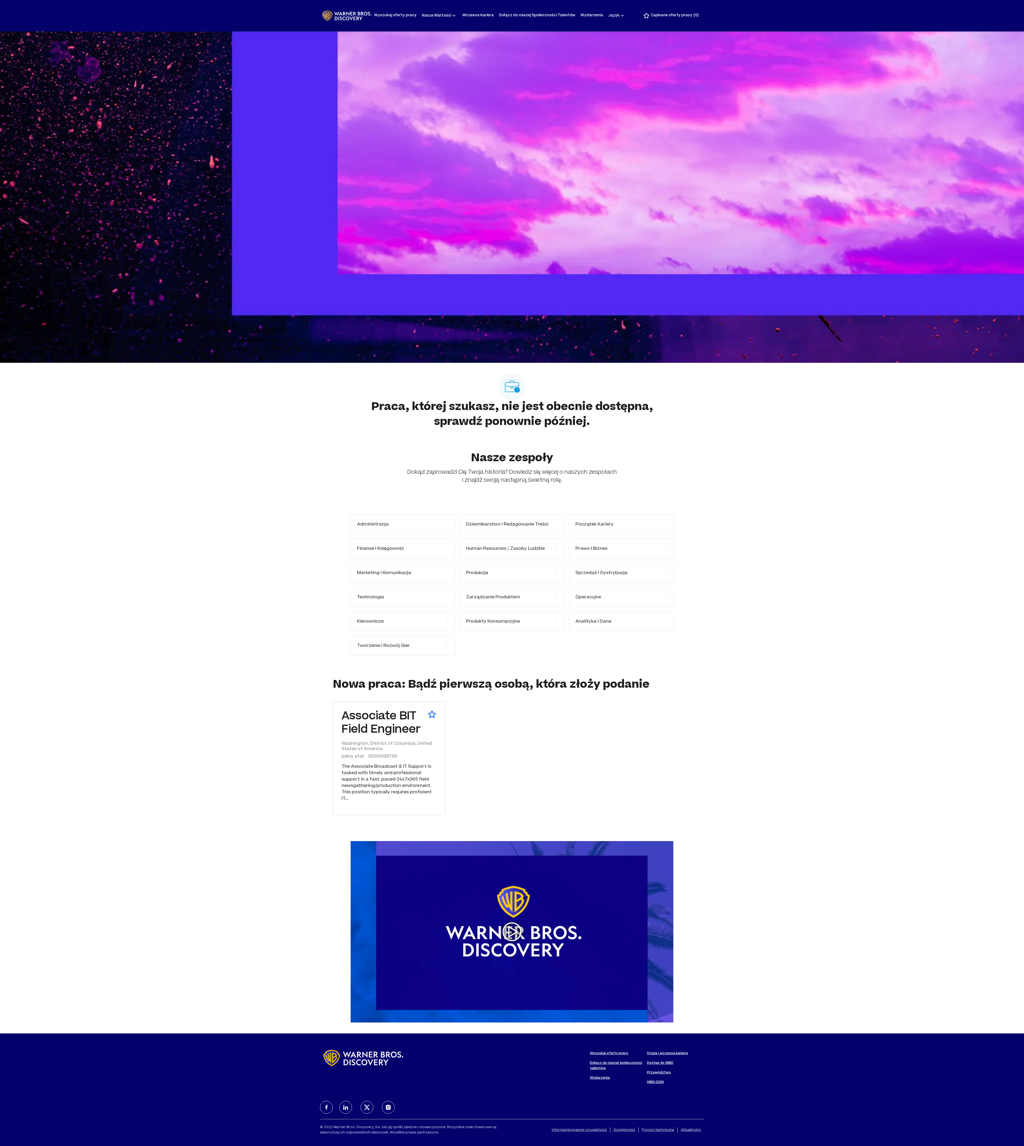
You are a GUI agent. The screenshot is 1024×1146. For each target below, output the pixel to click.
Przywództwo (659, 1072)
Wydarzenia (592, 15)
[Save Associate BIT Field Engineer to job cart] (432, 714)
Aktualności (691, 1130)
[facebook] (326, 1107)
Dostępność (624, 1130)
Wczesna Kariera (478, 15)
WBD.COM (655, 1082)
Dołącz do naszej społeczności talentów (616, 1065)
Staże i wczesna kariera (667, 1053)
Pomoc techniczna (658, 1130)
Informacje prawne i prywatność (579, 1130)
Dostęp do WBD (660, 1063)
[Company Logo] (346, 16)
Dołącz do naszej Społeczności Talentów (537, 15)
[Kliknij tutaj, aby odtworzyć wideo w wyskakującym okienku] (512, 931)
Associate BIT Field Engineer (381, 723)
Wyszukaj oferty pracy (395, 15)
